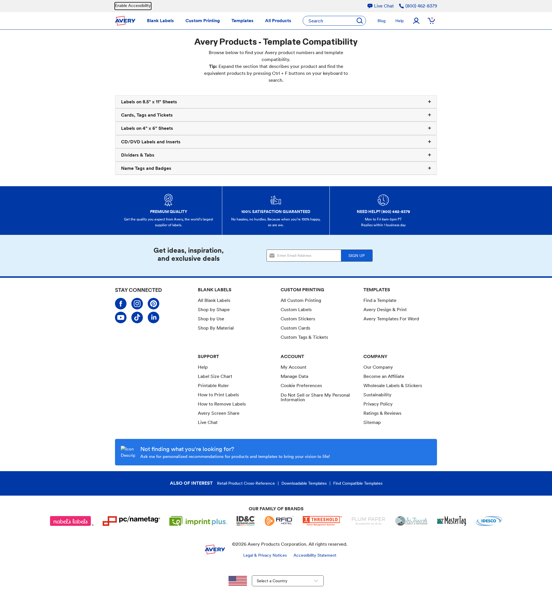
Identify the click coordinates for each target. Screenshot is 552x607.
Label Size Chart (215, 376)
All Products (278, 20)
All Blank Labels (214, 300)
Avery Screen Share (218, 413)
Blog (381, 20)
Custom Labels (296, 309)
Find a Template (379, 300)
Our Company (378, 367)
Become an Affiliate (383, 376)
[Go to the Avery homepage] (125, 21)
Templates (242, 20)
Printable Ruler (213, 385)
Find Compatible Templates (357, 483)
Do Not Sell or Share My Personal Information (315, 397)
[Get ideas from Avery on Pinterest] (153, 303)
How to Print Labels (218, 394)
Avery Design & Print (385, 309)
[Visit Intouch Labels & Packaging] (411, 521)
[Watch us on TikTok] (137, 317)
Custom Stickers (298, 318)
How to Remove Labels (222, 404)
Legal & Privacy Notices (265, 555)
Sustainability (377, 394)
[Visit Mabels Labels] (72, 521)
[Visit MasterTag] (452, 521)
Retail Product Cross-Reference (246, 483)
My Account (293, 367)
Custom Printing (202, 20)
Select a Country (272, 581)
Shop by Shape (214, 309)
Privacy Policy (378, 404)
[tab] (276, 102)
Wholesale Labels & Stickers (392, 385)
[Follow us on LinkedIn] (153, 317)
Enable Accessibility (133, 5)
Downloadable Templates (304, 483)
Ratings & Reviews (382, 413)
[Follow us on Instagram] (137, 303)
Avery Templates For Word (391, 318)
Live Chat (208, 422)
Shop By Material (216, 328)
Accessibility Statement (315, 555)
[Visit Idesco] (489, 521)
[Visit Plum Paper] (368, 521)
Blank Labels (160, 20)
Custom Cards (295, 328)
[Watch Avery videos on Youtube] (120, 317)
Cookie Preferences (301, 385)
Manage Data (294, 376)
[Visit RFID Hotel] (279, 521)
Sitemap (372, 422)
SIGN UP (356, 255)
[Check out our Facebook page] (120, 303)
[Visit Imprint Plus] (198, 521)
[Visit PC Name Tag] (131, 521)
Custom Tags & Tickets (304, 337)
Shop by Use (211, 318)
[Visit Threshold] (322, 521)
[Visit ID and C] (246, 521)
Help (399, 20)
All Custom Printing (301, 300)
